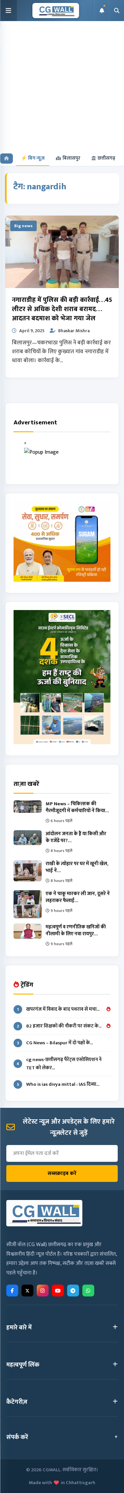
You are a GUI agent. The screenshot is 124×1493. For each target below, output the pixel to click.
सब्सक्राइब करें (62, 1173)
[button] (8, 10)
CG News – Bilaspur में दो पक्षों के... (55, 1043)
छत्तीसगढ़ (106, 158)
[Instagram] (43, 1290)
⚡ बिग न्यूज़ (33, 158)
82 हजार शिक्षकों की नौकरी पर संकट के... (59, 1026)
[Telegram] (73, 1290)
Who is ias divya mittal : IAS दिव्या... (58, 1084)
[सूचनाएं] (101, 10)
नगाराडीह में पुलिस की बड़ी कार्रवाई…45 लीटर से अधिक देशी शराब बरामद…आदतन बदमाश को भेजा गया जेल (62, 309)
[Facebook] (12, 1290)
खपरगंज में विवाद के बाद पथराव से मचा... (58, 1009)
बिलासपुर (71, 158)
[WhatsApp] (88, 1290)
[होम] (6, 158)
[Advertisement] (62, 86)
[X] (27, 1290)
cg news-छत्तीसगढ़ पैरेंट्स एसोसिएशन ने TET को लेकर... (59, 1063)
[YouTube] (58, 1290)
